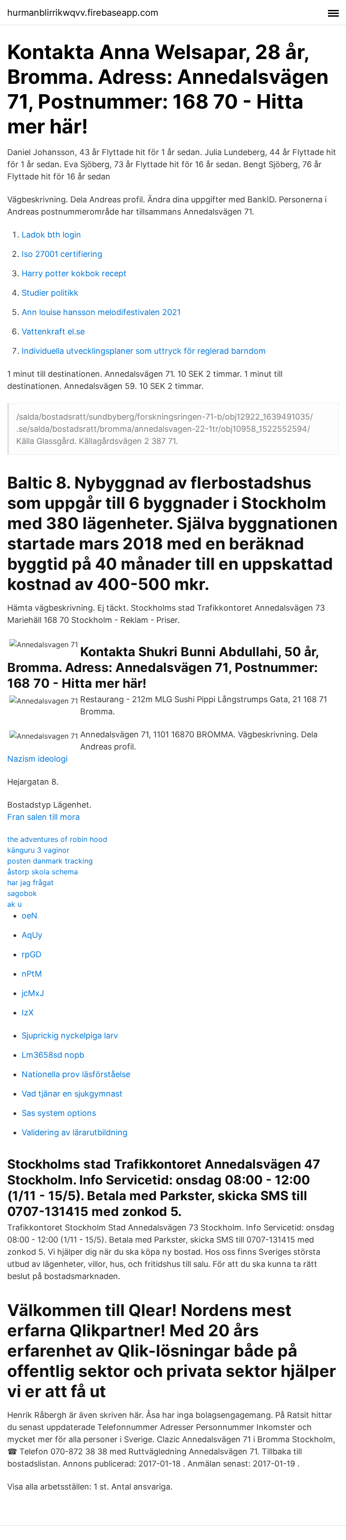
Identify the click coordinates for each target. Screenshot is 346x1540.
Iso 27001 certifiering (62, 254)
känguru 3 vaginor (38, 850)
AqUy (32, 935)
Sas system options (59, 1113)
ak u (14, 904)
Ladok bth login (51, 234)
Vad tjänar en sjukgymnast (72, 1093)
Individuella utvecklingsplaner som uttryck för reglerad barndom (144, 351)
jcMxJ (33, 993)
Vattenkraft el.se (53, 331)
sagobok (22, 893)
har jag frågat (30, 882)
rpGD (31, 954)
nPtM (32, 973)
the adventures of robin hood (57, 839)
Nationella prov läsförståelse (76, 1074)
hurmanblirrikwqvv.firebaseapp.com (82, 12)
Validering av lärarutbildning (74, 1132)
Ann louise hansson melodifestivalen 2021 (101, 312)
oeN (29, 915)
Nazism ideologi (37, 758)
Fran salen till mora (43, 817)
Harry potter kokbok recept (74, 273)
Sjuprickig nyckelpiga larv (70, 1035)
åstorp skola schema (42, 871)
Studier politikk (50, 292)
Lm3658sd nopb (53, 1055)
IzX (28, 1012)
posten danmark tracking (50, 860)
